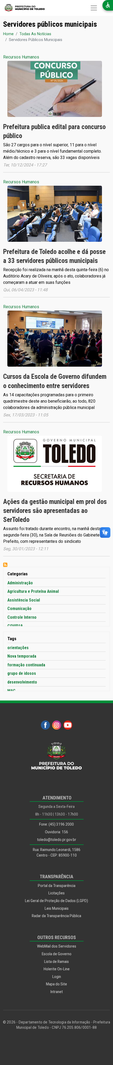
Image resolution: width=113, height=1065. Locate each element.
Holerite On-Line (57, 969)
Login (56, 977)
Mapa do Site (56, 984)
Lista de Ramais (56, 961)
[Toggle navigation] (93, 8)
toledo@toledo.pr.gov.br (56, 840)
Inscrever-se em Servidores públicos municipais (5, 565)
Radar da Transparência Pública (56, 916)
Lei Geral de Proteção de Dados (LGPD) (56, 901)
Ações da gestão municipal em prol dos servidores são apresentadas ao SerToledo (55, 511)
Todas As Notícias (35, 33)
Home (8, 33)
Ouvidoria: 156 (56, 832)
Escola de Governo (56, 954)
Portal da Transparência (56, 886)
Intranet (56, 992)
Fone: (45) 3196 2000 (56, 824)
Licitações (56, 893)
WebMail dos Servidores (56, 946)
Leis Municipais (57, 908)
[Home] (22, 8)
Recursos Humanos (21, 57)
